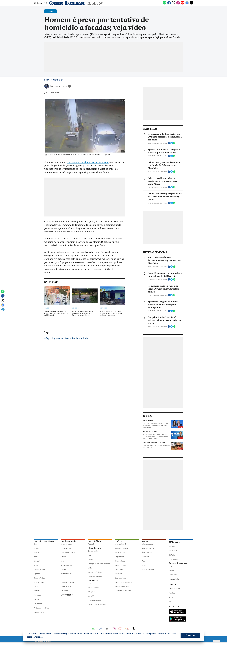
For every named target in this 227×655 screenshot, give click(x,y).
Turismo (36, 599)
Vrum (145, 541)
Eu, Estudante (68, 541)
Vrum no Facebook (148, 569)
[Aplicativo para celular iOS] (177, 611)
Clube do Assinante (94, 600)
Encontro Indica (174, 579)
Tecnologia (37, 595)
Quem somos (38, 604)
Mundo (36, 565)
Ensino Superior (66, 548)
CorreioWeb (94, 541)
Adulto (90, 568)
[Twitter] (173, 4)
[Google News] (187, 4)
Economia (37, 561)
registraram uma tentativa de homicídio (88, 162)
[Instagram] (178, 4)
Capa (35, 544)
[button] (43, 637)
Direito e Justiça (39, 578)
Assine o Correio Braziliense (97, 605)
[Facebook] (169, 4)
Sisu (62, 578)
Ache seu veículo (147, 544)
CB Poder (172, 555)
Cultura (63, 569)
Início (47, 80)
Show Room (119, 569)
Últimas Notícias (66, 565)
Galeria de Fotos (120, 578)
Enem (63, 561)
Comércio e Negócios (95, 576)
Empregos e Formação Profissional (99, 564)
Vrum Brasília (173, 559)
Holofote (37, 591)
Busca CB (91, 596)
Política (36, 552)
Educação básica (66, 544)
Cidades (36, 548)
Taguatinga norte (54, 338)
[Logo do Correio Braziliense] (67, 3)
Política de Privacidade (41, 608)
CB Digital (91, 592)
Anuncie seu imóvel (121, 548)
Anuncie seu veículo (148, 548)
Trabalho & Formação (68, 552)
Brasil (35, 557)
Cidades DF (58, 80)
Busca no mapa (120, 552)
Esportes (37, 574)
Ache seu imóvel (120, 544)
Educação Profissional (68, 582)
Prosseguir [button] (190, 635)
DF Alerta (172, 546)
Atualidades (173, 575)
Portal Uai (172, 593)
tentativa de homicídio (77, 338)
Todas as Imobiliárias (122, 586)
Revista (171, 570)
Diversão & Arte (39, 569)
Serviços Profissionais (95, 572)
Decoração (118, 574)
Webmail (91, 544)
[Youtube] (182, 4)
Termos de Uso (39, 612)
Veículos (90, 559)
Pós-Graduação (66, 586)
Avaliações (145, 557)
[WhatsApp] (164, 4)
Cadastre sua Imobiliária (123, 591)
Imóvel (118, 541)
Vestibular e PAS (66, 574)
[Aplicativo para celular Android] (177, 619)
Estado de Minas (174, 589)
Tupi (170, 601)
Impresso (93, 580)
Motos (144, 565)
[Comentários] (2, 310)
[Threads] (191, 4)
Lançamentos (119, 557)
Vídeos (144, 561)
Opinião (36, 586)
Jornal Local (173, 551)
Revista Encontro (178, 563)
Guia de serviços (120, 565)
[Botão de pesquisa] (45, 3)
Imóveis (90, 555)
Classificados (95, 548)
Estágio (63, 557)
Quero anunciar (93, 551)
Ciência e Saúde (39, 582)
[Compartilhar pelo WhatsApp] (174, 143)
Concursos (67, 594)
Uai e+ (171, 597)
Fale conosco (65, 591)
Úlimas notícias (120, 561)
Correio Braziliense (44, 541)
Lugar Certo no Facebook (123, 582)
